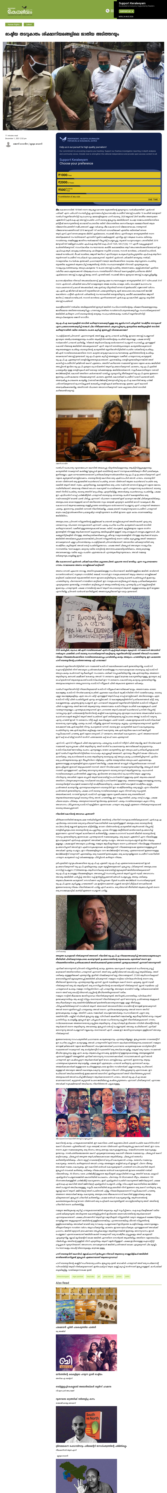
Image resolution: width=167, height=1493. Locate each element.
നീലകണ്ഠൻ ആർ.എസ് (66, 1449)
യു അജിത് (60, 1331)
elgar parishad (78, 1276)
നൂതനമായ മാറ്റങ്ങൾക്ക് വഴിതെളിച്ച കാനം (75, 1398)
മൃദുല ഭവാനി (62, 1455)
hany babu (90, 1276)
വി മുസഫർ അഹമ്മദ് (65, 1390)
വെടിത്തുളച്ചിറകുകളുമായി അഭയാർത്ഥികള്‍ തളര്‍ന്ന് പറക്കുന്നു (83, 1386)
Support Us (125, 11)
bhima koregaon (63, 1276)
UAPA (127, 1276)
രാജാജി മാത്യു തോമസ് (66, 1402)
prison (119, 1276)
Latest (29, 24)
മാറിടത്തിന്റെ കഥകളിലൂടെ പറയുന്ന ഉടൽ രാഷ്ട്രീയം (79, 1374)
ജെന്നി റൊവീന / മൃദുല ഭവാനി (25, 144)
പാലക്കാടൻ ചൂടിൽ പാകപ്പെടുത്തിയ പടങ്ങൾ (76, 1327)
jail (99, 1276)
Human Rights (14, 24)
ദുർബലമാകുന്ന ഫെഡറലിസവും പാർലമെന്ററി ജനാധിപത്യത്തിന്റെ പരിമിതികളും (91, 1445)
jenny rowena (108, 1276)
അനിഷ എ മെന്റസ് (64, 1378)
